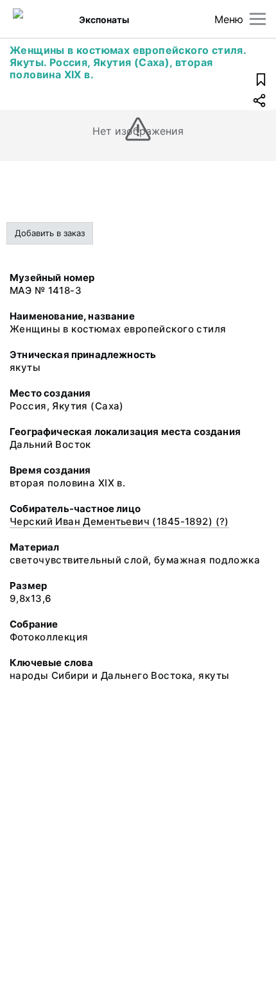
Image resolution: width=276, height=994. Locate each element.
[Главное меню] (257, 18)
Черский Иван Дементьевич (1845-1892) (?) (119, 521)
